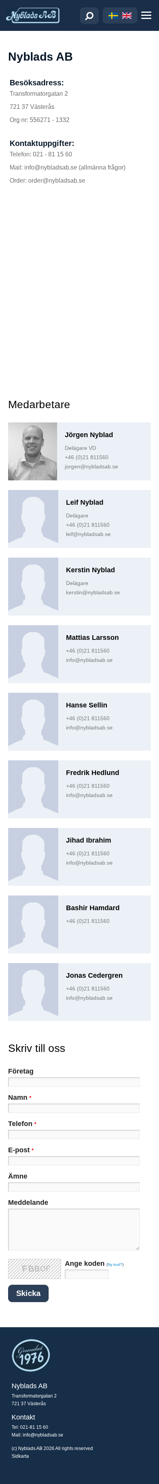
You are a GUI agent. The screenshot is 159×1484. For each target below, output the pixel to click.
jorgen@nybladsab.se (91, 466)
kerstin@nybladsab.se (93, 592)
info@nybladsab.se (89, 660)
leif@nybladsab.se (88, 534)
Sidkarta (20, 1456)
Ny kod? (115, 1264)
